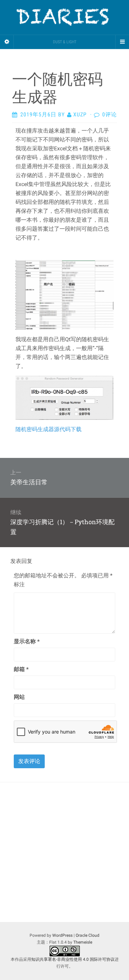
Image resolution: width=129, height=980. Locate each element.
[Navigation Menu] (122, 42)
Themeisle (82, 942)
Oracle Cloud (87, 935)
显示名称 (27, 641)
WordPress (62, 935)
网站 (19, 697)
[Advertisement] (64, 852)
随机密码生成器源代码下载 (48, 429)
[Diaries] (64, 17)
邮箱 (21, 669)
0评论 (109, 114)
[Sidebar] (7, 42)
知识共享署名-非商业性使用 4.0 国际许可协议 (73, 959)
